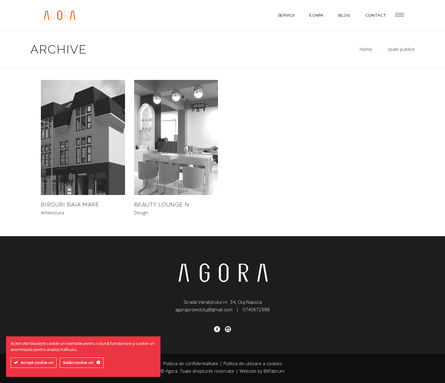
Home (366, 49)
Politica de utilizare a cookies (252, 363)
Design (141, 212)
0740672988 (256, 309)
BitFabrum (274, 371)
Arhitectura (52, 212)
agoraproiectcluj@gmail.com (203, 309)
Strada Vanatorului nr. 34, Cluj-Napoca (222, 302)
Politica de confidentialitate (190, 363)
